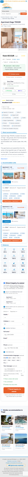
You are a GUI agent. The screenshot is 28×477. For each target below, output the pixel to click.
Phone (8, 345)
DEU (14, 358)
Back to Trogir (6, 107)
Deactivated (5, 473)
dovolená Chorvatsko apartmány (16, 468)
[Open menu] (2, 1)
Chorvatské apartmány (14, 474)
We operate (6, 468)
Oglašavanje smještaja (16, 465)
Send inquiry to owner (15, 390)
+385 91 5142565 (9, 88)
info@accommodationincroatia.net (14, 462)
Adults (6, 314)
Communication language (14, 355)
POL (5, 363)
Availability (15, 181)
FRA (9, 360)
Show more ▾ (4, 158)
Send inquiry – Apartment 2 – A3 (13, 240)
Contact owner (14, 74)
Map (15, 94)
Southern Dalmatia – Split (7, 17)
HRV (18, 360)
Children (9, 321)
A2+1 (18, 59)
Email (6, 338)
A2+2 (15, 59)
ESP (5, 360)
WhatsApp (9, 90)
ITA (18, 358)
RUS (13, 360)
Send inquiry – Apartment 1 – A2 (13, 201)
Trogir (15, 17)
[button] (14, 101)
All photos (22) (23, 49)
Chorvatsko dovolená (8, 469)
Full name (7, 331)
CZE (9, 358)
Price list (7, 184)
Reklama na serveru (12, 461)
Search (24, 13)
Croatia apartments (14, 471)
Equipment (7, 181)
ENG (5, 358)
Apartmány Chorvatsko (19, 473)
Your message (10, 366)
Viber (21, 90)
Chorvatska (16, 469)
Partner (10, 473)
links (13, 473)
